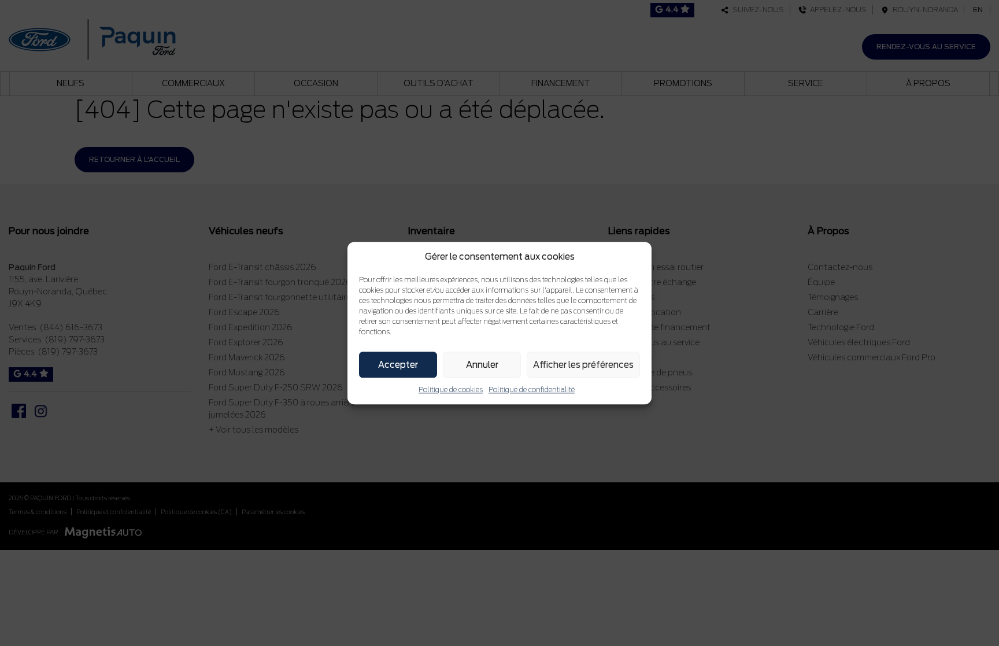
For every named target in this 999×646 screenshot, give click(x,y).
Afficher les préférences (583, 365)
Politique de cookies (451, 389)
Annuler (482, 365)
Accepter (398, 365)
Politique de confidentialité (532, 389)
